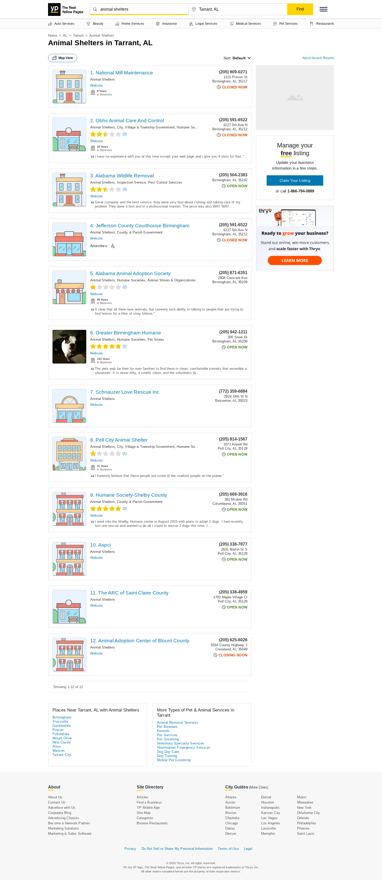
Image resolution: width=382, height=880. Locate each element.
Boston (230, 813)
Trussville (60, 721)
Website (96, 85)
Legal (248, 849)
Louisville (268, 828)
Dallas (230, 828)
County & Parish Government (139, 232)
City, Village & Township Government (146, 127)
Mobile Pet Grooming (174, 760)
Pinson (57, 730)
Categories (145, 818)
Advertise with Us (61, 808)
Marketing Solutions (63, 828)
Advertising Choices (63, 818)
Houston (267, 802)
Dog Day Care (168, 752)
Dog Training (167, 756)
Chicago (231, 823)
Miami (301, 797)
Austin (230, 802)
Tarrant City (61, 755)
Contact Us (56, 802)
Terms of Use (228, 849)
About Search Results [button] (318, 58)
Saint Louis (305, 834)
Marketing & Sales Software (69, 834)
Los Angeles (270, 823)
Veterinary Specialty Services (181, 743)
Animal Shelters (102, 79)
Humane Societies (191, 127)
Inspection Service (131, 182)
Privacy (130, 849)
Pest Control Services (165, 182)
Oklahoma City (308, 813)
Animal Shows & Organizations (172, 280)
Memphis (268, 834)
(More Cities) (258, 787)
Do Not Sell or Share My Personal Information (177, 849)
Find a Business (149, 802)
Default (239, 58)
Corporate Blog (59, 813)
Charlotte (232, 818)
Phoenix (303, 828)
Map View (65, 58)
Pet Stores (156, 339)
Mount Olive (62, 738)
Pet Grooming (168, 739)
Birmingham (61, 717)
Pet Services (167, 735)
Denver (230, 834)
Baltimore (232, 808)
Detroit (266, 797)
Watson (58, 751)
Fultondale (60, 734)
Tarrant (78, 35)
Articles (143, 797)
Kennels (163, 731)
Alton (56, 746)
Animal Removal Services (177, 722)
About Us (55, 797)
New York (304, 808)
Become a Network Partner (69, 823)
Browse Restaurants (152, 823)
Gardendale (61, 726)
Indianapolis (270, 808)
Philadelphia (306, 823)
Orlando (303, 818)
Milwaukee (305, 802)
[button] (323, 9)
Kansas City (270, 813)
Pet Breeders (167, 727)
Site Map (144, 813)
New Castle (61, 742)
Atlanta (230, 797)
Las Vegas (269, 818)
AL (65, 35)
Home (52, 35)
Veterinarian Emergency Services (183, 747)
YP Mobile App (148, 808)
